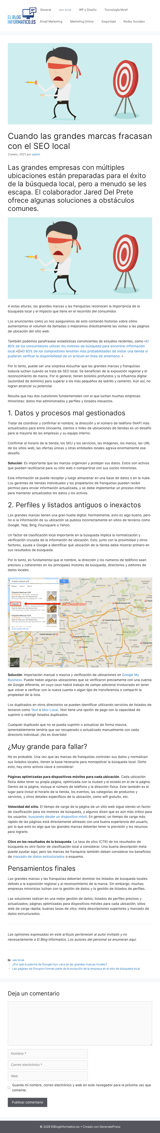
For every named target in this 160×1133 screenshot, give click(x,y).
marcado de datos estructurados (39, 857)
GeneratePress (110, 1127)
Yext (34, 710)
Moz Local (50, 710)
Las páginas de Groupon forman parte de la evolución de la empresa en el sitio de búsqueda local (76, 968)
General (45, 10)
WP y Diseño (88, 10)
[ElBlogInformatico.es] (22, 15)
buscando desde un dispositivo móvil (57, 817)
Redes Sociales (134, 21)
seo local (65, 10)
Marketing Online (82, 21)
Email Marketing (51, 21)
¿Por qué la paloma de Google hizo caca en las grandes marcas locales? (59, 964)
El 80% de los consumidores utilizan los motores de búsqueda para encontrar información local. (78, 346)
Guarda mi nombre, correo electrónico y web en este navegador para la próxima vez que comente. (81, 1087)
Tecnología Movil (116, 10)
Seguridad (108, 21)
